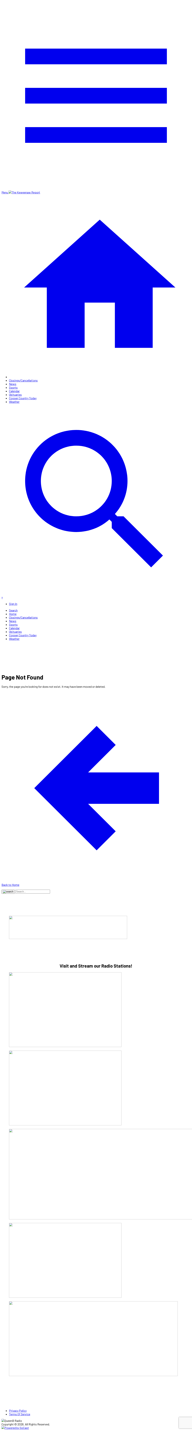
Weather (14, 401)
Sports (13, 387)
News (12, 384)
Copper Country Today (23, 398)
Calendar (14, 391)
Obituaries (15, 394)
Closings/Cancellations (23, 380)
